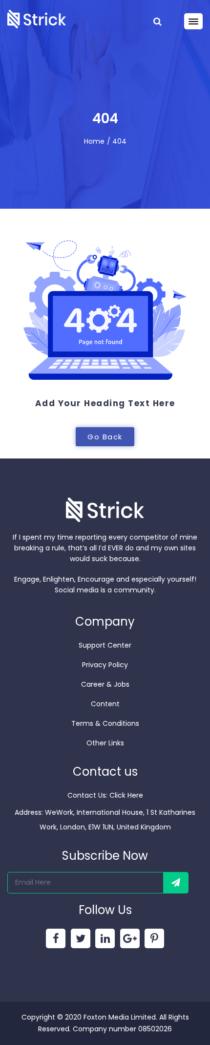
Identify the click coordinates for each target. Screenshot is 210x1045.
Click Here (126, 795)
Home (94, 141)
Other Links (105, 743)
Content (105, 704)
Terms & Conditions (105, 723)
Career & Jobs (105, 684)
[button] (105, 436)
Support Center (105, 645)
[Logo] (36, 18)
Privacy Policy (105, 665)
